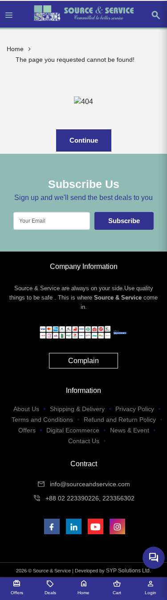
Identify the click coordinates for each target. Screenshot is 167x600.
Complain (83, 360)
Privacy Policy (134, 408)
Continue (83, 140)
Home (15, 48)
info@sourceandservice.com (90, 484)
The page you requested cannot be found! (75, 59)
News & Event (129, 430)
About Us (26, 408)
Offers (27, 430)
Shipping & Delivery (77, 408)
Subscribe (124, 220)
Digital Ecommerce (72, 430)
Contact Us (83, 440)
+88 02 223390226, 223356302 (89, 498)
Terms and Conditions (42, 419)
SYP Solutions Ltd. (128, 571)
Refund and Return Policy (120, 419)
